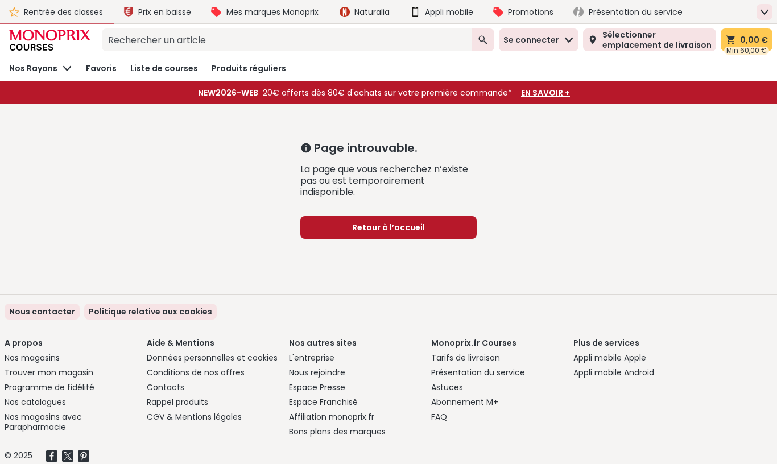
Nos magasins (32, 357)
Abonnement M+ (464, 402)
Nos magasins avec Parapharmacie (43, 422)
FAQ (439, 416)
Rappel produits (177, 402)
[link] (150, 312)
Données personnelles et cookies (212, 357)
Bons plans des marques (337, 431)
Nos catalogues (35, 402)
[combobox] (286, 39)
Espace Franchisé (323, 402)
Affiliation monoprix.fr (331, 416)
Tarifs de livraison (465, 357)
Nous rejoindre (317, 372)
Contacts (165, 387)
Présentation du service (478, 372)
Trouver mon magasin (49, 372)
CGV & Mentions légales (194, 416)
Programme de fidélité (49, 387)
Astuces (447, 387)
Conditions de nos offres (196, 372)
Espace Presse (317, 387)
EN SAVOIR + (545, 93)
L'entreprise (311, 357)
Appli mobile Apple (609, 357)
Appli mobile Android (613, 372)
